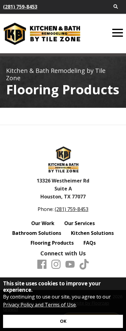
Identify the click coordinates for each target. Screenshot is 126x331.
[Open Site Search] (116, 7)
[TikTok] (84, 264)
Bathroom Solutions (36, 233)
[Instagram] (56, 264)
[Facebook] (41, 264)
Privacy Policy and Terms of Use (39, 304)
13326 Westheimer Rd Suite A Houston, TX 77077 (63, 188)
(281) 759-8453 (20, 6)
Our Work (42, 223)
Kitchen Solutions (92, 233)
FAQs (89, 242)
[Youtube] (70, 264)
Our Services (79, 223)
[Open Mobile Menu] (117, 33)
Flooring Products (52, 242)
